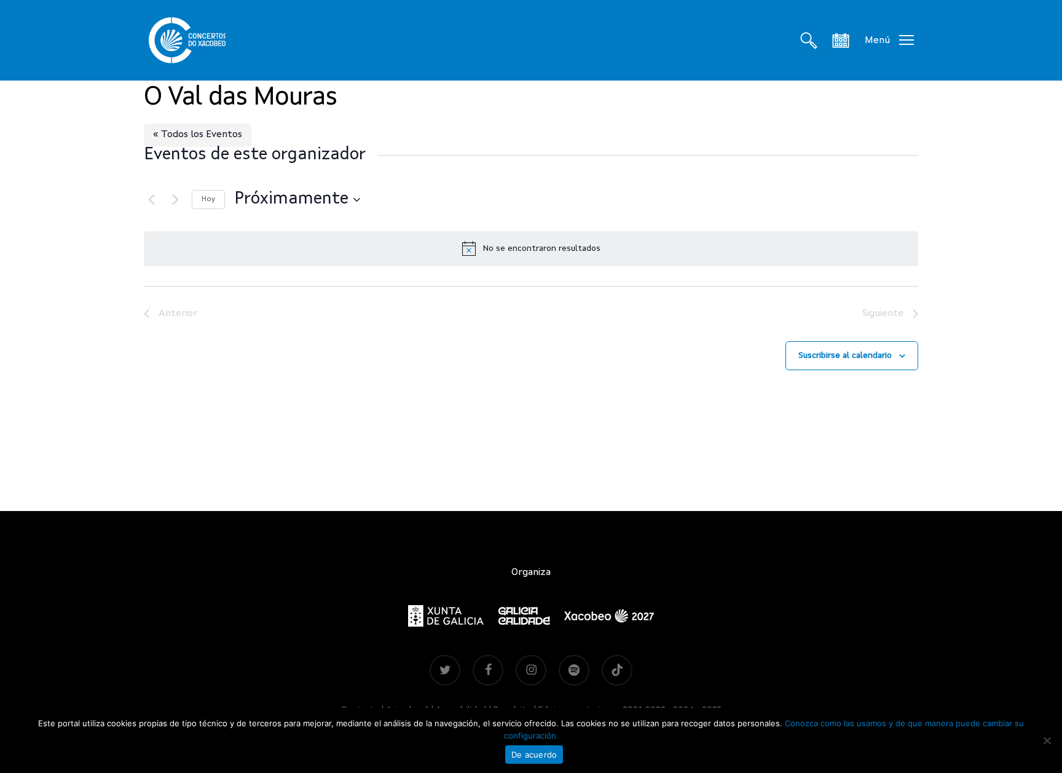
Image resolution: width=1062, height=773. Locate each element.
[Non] (1046, 740)
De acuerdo (534, 754)
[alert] (531, 248)
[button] (889, 40)
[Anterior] (151, 199)
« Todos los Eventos (197, 135)
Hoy (208, 199)
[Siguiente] (175, 199)
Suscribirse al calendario (845, 355)
